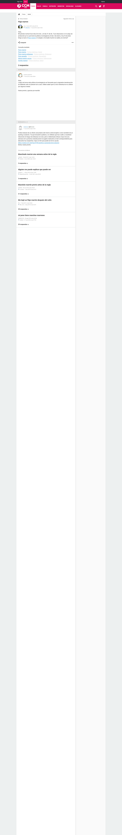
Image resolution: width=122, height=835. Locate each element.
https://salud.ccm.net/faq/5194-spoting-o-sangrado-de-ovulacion (38, 143)
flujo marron (32, 38)
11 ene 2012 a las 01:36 (36, 27)
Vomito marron (23, 60)
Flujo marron (22, 52)
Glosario (78, 6)
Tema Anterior (24, 18)
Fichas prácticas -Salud (34, 52)
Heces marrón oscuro (25, 58)
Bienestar (61, 6)
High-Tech (19, 1)
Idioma (103, 1)
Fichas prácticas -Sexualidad (37, 56)
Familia (45, 6)
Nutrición (52, 6)
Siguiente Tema (67, 18)
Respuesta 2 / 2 (23, 122)
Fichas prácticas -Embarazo (42, 54)
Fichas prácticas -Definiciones (42, 58)
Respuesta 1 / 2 (23, 69)
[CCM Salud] (23, 6)
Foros (33, 6)
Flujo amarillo (22, 56)
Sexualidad (69, 6)
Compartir (23, 42)
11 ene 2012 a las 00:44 (29, 76)
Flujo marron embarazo (25, 54)
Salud (25, 1)
